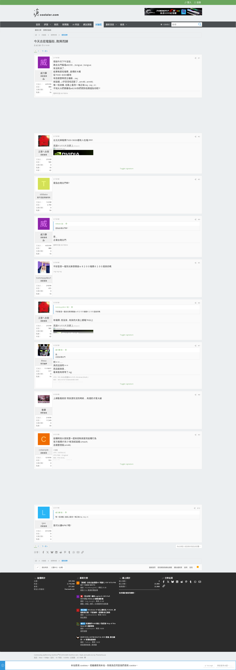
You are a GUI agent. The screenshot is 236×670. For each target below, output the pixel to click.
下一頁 (44, 51)
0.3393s (66, 657)
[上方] (194, 567)
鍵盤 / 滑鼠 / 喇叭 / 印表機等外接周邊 (94, 604)
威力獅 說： (59, 350)
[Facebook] (201, 656)
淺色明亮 (45, 567)
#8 (199, 395)
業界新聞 (83, 631)
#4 (199, 219)
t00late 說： (60, 224)
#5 (199, 263)
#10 (198, 508)
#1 (199, 58)
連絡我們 (152, 567)
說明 (185, 567)
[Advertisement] (107, 115)
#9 (199, 435)
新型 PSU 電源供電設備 (89, 590)
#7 (199, 346)
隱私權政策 (178, 567)
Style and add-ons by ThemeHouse (93, 655)
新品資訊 (83, 617)
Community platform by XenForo (56, 655)
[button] (50, 24)
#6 (199, 303)
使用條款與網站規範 (165, 567)
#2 (199, 136)
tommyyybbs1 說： (62, 307)
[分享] (195, 58)
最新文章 (84, 578)
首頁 (191, 567)
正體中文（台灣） (57, 567)
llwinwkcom (70, 589)
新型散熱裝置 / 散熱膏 (88, 645)
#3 (199, 179)
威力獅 (38, 45)
